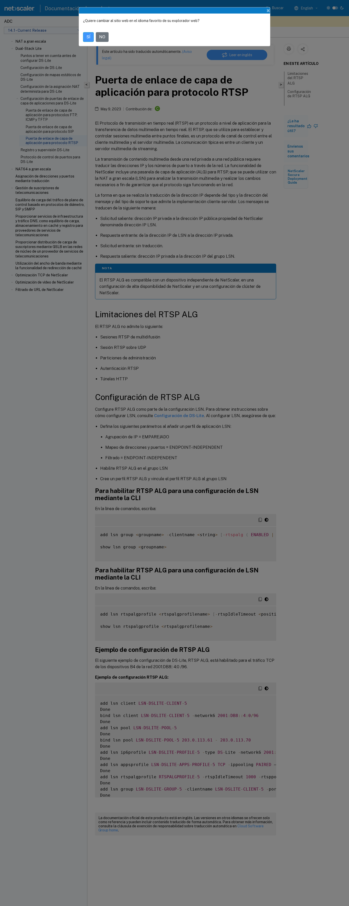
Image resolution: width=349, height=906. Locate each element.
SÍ (88, 36)
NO (102, 36)
